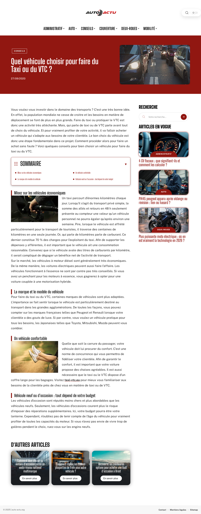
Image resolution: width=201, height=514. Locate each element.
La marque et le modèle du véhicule (29, 179)
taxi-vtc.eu (72, 380)
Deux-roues (163, 230)
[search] (186, 12)
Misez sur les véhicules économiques (29, 172)
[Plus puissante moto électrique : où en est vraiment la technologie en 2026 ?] (163, 220)
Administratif (164, 154)
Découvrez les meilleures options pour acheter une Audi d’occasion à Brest (111, 467)
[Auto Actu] (100, 12)
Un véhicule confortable (83, 172)
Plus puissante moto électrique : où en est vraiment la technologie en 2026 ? (162, 238)
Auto (163, 192)
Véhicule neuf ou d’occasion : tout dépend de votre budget (94, 179)
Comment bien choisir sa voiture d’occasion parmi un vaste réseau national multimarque (30, 466)
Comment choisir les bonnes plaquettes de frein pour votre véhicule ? (70, 467)
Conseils (19, 51)
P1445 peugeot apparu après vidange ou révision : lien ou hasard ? (163, 200)
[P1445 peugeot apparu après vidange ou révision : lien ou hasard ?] (163, 182)
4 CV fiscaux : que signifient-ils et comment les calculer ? (159, 163)
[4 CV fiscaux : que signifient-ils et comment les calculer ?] (163, 144)
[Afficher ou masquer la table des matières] (84, 164)
